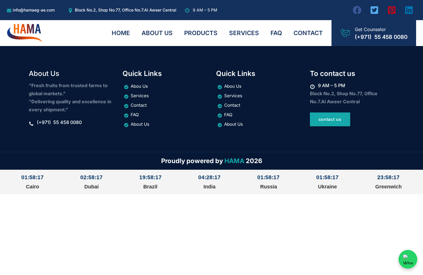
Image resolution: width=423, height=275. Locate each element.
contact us (330, 119)
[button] (357, 10)
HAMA (234, 161)
